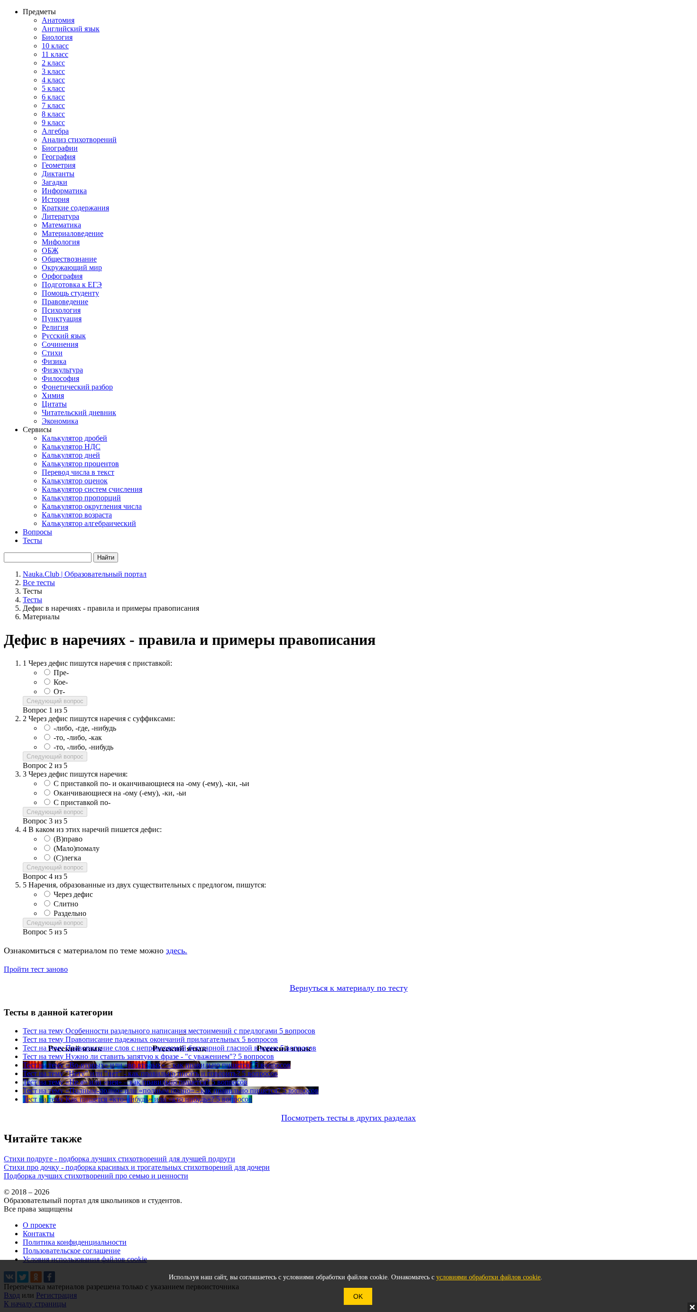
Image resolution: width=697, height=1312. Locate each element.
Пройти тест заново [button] (36, 969)
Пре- (61, 673)
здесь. (176, 950)
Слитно (66, 904)
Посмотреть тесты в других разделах (348, 1117)
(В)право (68, 839)
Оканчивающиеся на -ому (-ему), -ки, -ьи (120, 793)
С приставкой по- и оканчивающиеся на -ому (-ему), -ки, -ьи (151, 783)
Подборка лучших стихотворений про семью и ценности (96, 1176)
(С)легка (67, 858)
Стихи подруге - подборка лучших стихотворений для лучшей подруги (119, 1159)
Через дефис (73, 894)
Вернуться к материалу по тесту (349, 988)
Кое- (61, 682)
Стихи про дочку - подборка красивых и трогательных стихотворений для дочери (137, 1167)
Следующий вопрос (55, 701)
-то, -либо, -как (78, 737)
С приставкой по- (82, 802)
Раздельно (70, 913)
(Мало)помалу (77, 848)
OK (358, 1296)
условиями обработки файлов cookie (488, 1277)
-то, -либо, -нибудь (83, 747)
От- (59, 692)
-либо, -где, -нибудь (85, 728)
